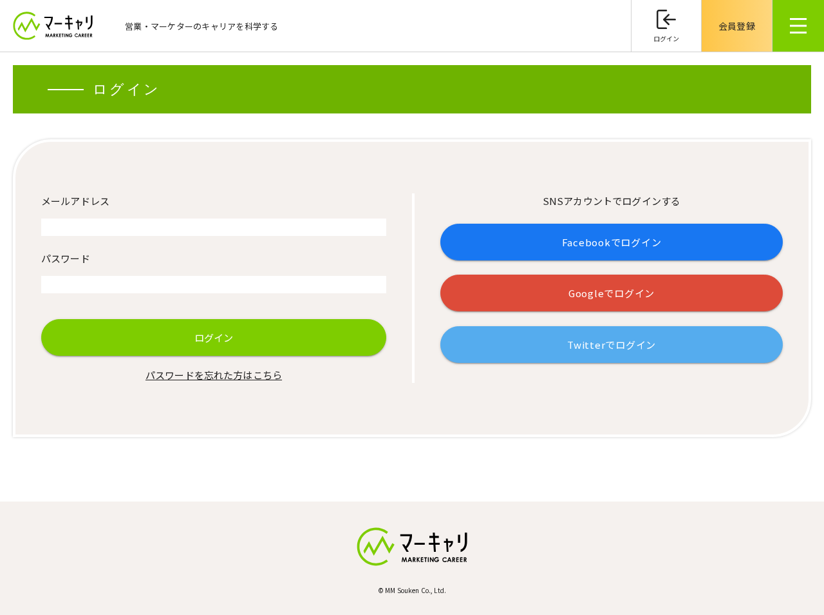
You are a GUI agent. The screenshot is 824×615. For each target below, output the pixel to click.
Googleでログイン (611, 293)
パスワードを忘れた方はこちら (213, 375)
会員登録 (736, 25)
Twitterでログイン (611, 344)
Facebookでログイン (612, 242)
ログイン (666, 38)
